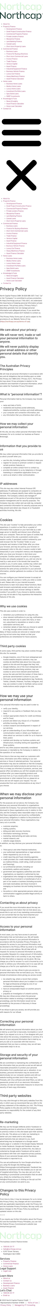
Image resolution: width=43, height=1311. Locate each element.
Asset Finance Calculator (15, 79)
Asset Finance (11, 66)
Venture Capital (11, 64)
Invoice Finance (12, 59)
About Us (6, 24)
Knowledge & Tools (10, 99)
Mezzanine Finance (13, 39)
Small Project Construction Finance (18, 31)
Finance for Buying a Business (17, 54)
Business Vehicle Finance (15, 71)
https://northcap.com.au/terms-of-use (15, 321)
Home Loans (7, 81)
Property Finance (9, 26)
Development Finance (14, 29)
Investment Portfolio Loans (16, 91)
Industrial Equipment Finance (16, 69)
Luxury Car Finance (13, 74)
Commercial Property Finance (17, 34)
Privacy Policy (5, 1305)
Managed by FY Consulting (25, 1305)
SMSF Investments (13, 96)
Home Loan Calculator (14, 106)
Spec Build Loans (12, 94)
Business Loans (12, 51)
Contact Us (7, 109)
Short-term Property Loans (16, 46)
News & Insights (12, 101)
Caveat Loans (11, 44)
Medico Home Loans (13, 86)
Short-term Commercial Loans (17, 56)
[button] (21, 153)
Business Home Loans (14, 84)
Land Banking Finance (14, 41)
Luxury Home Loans (13, 89)
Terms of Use (33, 1303)
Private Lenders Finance (15, 36)
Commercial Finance (10, 49)
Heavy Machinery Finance (15, 76)
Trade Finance (11, 61)
